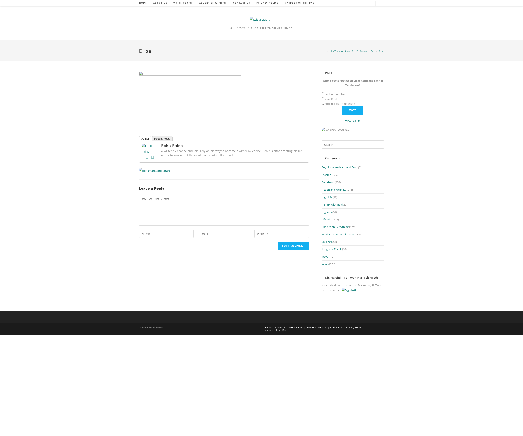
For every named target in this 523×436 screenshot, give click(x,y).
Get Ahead (328, 182)
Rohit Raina (172, 145)
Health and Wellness (334, 189)
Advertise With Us (316, 327)
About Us (280, 327)
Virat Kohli (331, 99)
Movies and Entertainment (338, 234)
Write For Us (296, 327)
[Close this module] (160, 365)
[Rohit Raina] (150, 149)
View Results (352, 121)
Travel (325, 256)
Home (268, 327)
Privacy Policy (353, 327)
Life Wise (327, 219)
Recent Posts (162, 138)
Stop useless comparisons (340, 104)
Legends (327, 212)
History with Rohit (333, 204)
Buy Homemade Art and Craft (340, 167)
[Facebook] (147, 157)
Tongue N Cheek (332, 249)
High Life (327, 197)
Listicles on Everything (335, 227)
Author (145, 138)
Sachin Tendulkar (335, 94)
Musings (327, 242)
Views (325, 264)
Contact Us (336, 327)
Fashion (326, 175)
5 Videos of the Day (275, 330)
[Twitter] (152, 157)
